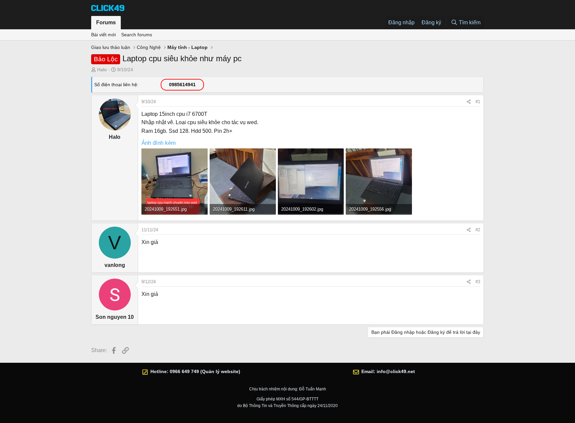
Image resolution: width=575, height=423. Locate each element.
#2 (478, 229)
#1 (478, 101)
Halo (102, 69)
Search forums (136, 34)
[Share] (468, 102)
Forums (106, 22)
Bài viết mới (103, 34)
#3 (478, 281)
